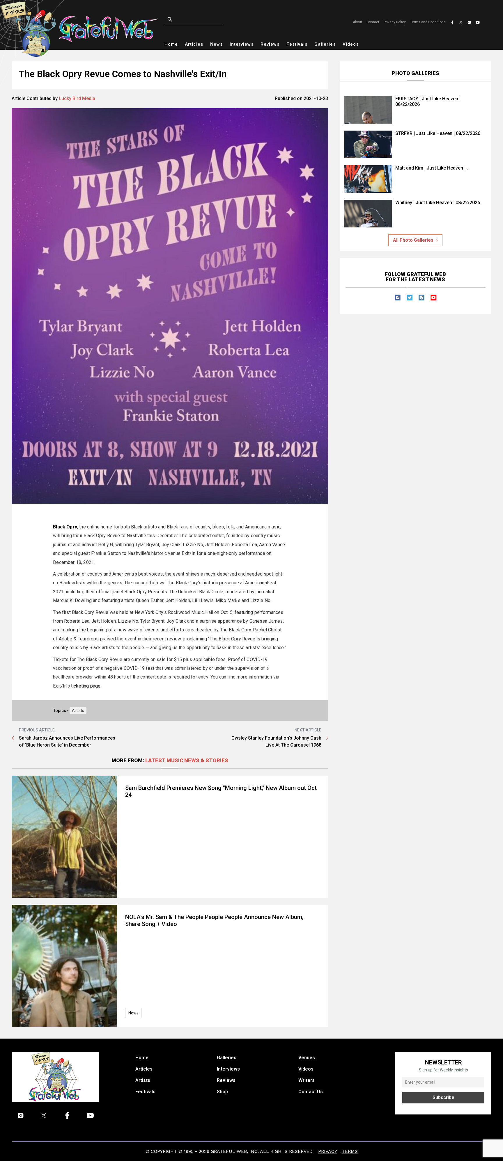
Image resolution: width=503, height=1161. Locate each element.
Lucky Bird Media (77, 98)
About (357, 22)
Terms (350, 1151)
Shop (222, 1091)
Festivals (296, 44)
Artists (78, 710)
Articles (194, 44)
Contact (372, 22)
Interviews (242, 44)
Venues (306, 1057)
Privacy (327, 1151)
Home (171, 44)
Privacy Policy (395, 22)
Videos (351, 44)
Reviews (270, 44)
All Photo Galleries (413, 240)
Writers (306, 1080)
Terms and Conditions (428, 22)
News (216, 44)
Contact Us (310, 1091)
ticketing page (85, 686)
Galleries (325, 44)
